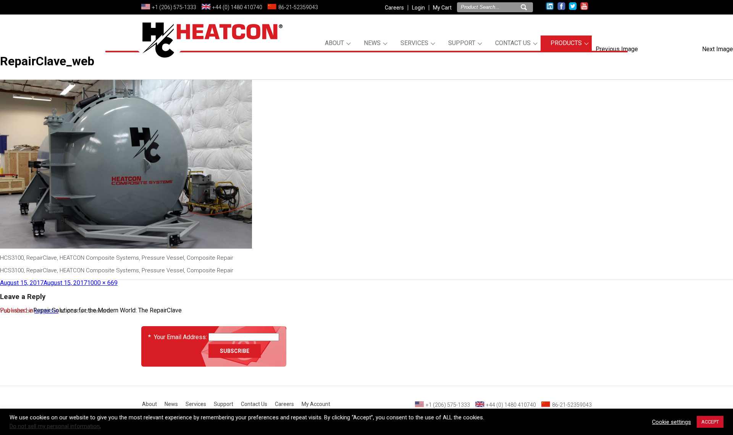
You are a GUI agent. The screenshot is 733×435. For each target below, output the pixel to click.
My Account (316, 404)
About (334, 43)
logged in (46, 310)
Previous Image (617, 49)
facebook (561, 6)
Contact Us (513, 43)
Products (566, 43)
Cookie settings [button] (671, 422)
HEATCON (210, 49)
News (372, 43)
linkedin (550, 6)
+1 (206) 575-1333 (174, 7)
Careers (394, 7)
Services (414, 43)
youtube (584, 6)
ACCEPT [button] (710, 422)
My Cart (442, 7)
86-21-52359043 (298, 7)
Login (418, 7)
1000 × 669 (102, 282)
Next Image (717, 49)
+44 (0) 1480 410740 (237, 7)
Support (461, 43)
